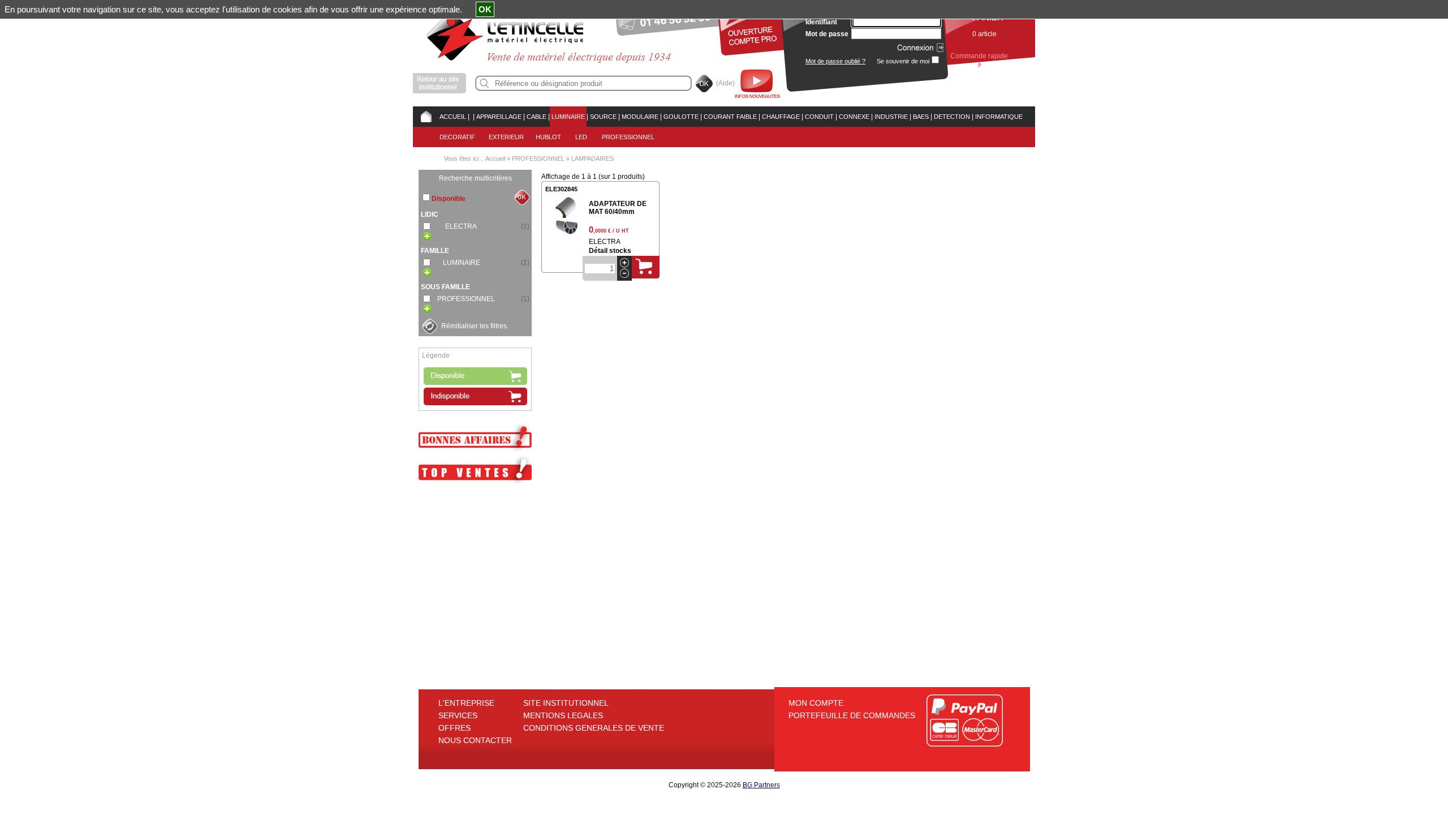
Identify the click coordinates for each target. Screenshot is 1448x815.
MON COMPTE (815, 702)
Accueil (495, 158)
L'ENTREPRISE (466, 702)
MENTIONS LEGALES (563, 715)
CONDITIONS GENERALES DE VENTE (593, 727)
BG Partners (761, 785)
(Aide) (725, 83)
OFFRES (454, 727)
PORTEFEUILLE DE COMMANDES (851, 715)
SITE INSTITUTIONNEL (566, 702)
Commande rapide (979, 56)
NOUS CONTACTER (475, 740)
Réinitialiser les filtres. (474, 326)
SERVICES (457, 715)
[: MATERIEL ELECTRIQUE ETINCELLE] (471, 116)
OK (485, 9)
